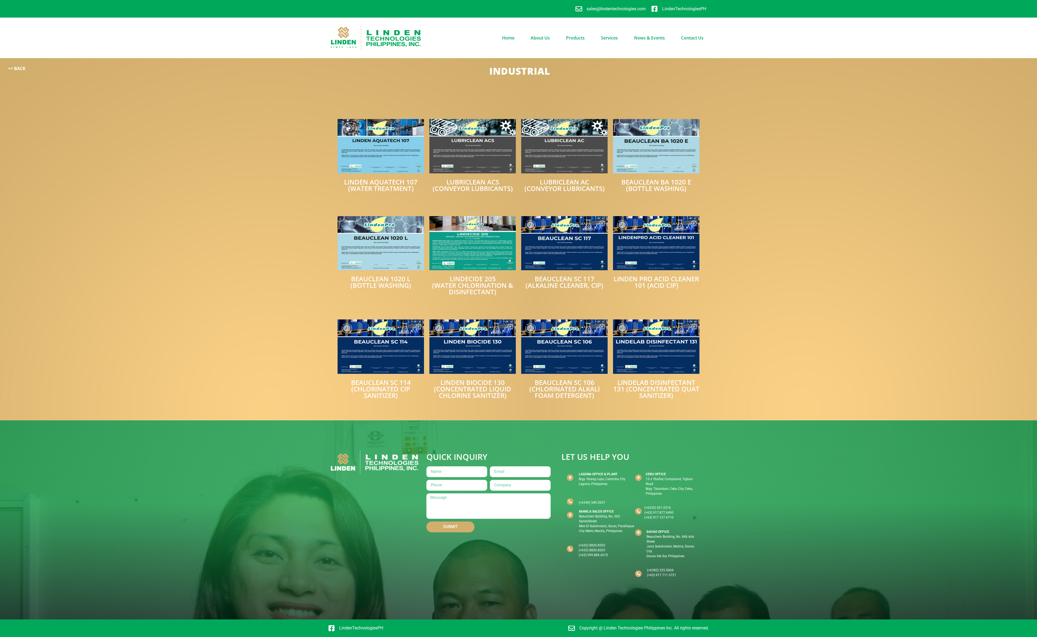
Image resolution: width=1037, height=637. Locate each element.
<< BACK (17, 68)
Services (609, 38)
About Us (540, 38)
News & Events (649, 38)
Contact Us (692, 38)
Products (575, 38)
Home (508, 38)
